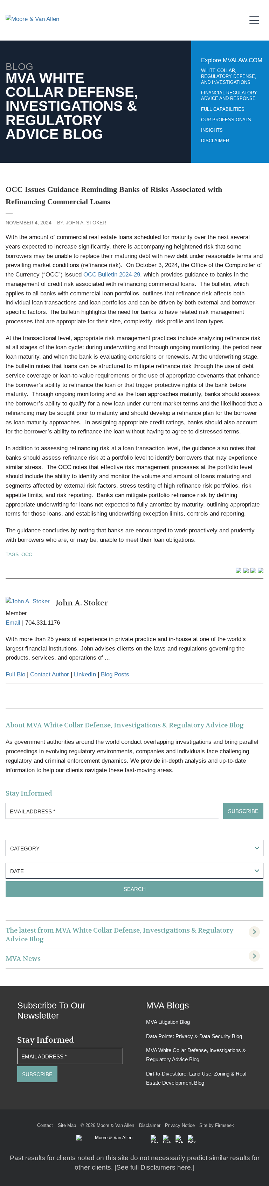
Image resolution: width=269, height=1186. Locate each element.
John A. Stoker (86, 222)
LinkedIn (85, 674)
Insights (212, 130)
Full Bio (15, 674)
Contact (45, 1125)
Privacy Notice (180, 1125)
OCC (26, 554)
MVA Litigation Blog (168, 1022)
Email (13, 622)
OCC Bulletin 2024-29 (111, 274)
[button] (154, 1139)
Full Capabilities (222, 109)
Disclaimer (215, 140)
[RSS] (191, 1139)
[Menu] (256, 19)
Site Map (67, 1125)
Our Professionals (226, 119)
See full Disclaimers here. (154, 1167)
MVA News (23, 958)
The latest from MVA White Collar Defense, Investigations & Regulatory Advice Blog (119, 934)
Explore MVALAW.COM (231, 60)
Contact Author (49, 674)
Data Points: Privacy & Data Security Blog (194, 1036)
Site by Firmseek (216, 1125)
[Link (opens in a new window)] (167, 1139)
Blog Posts (115, 674)
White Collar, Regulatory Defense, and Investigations (228, 76)
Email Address (32, 811)
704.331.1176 (42, 622)
